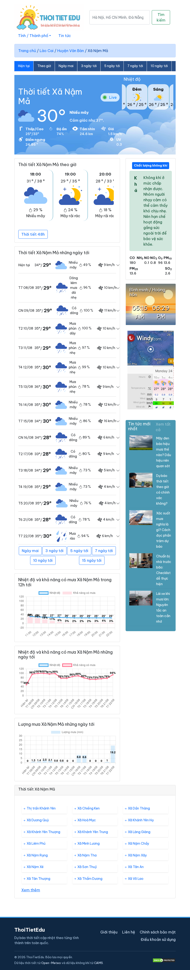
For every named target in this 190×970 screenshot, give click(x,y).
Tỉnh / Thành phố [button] (33, 35)
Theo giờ (44, 66)
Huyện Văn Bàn (70, 50)
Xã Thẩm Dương (89, 879)
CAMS (98, 963)
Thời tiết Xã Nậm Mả (50, 96)
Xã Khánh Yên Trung (92, 832)
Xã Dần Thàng (138, 808)
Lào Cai (47, 50)
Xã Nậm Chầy (138, 843)
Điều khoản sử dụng (158, 939)
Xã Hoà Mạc (86, 820)
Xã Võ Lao (135, 879)
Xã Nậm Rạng (37, 855)
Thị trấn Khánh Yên (41, 808)
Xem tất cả (163, 427)
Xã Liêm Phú (35, 843)
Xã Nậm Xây (137, 855)
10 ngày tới (159, 66)
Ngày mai (66, 66)
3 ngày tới (89, 66)
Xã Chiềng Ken (88, 808)
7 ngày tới (135, 66)
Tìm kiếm (161, 17)
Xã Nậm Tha (87, 855)
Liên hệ (128, 932)
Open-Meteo (51, 963)
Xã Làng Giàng (138, 832)
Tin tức (64, 35)
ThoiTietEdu (29, 930)
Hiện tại (24, 66)
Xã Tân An (135, 867)
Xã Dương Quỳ (37, 820)
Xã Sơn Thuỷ (87, 867)
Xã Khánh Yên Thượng (43, 832)
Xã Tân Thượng (38, 879)
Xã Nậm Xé (35, 867)
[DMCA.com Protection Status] (164, 960)
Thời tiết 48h (33, 234)
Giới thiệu (108, 932)
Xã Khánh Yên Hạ (140, 820)
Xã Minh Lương (88, 843)
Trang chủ (27, 50)
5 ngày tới (112, 66)
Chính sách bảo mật (158, 932)
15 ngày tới (91, 560)
